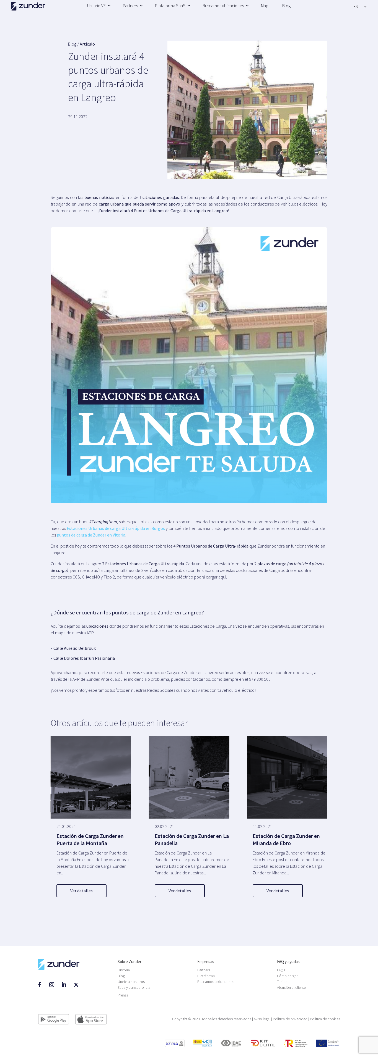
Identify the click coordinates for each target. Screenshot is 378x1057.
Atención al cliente (291, 987)
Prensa (123, 995)
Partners (130, 5)
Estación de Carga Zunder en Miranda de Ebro (286, 839)
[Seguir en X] (76, 985)
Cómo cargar (287, 975)
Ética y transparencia (134, 987)
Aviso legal (262, 1018)
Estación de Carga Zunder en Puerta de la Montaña (90, 839)
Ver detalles (81, 890)
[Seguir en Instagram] (52, 985)
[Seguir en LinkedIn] (64, 985)
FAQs (281, 969)
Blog (286, 5)
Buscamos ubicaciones (223, 5)
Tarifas (282, 981)
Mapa (266, 5)
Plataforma (206, 975)
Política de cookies (325, 1018)
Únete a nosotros (131, 981)
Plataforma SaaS (170, 5)
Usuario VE (96, 5)
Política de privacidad (290, 1018)
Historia (124, 969)
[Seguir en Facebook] (40, 985)
